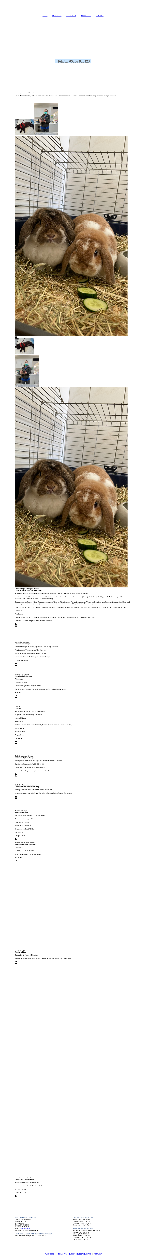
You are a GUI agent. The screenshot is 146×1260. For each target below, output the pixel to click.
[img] (73, 6)
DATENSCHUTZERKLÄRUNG (80, 1254)
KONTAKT (99, 16)
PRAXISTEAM (86, 16)
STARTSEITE (49, 1254)
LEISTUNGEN (71, 16)
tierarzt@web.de (25, 1228)
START (45, 16)
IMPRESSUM (62, 1254)
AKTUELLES (56, 16)
